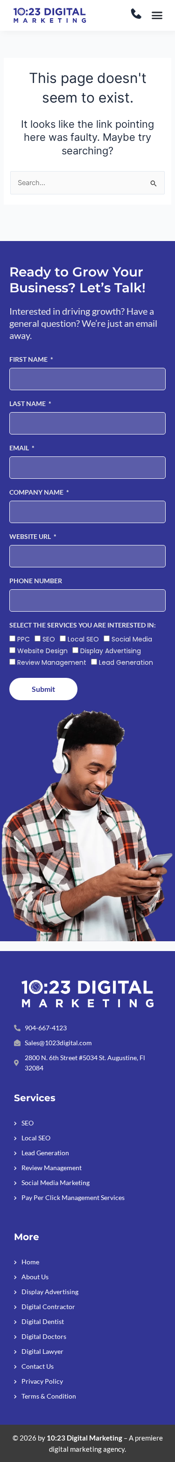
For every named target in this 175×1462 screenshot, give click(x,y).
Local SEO (83, 639)
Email (19, 448)
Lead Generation (126, 662)
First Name (29, 359)
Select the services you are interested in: (82, 625)
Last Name (28, 403)
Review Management (51, 662)
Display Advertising (110, 650)
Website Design (42, 650)
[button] (157, 15)
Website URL (30, 536)
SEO (48, 639)
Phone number (35, 581)
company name (37, 492)
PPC (23, 639)
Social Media (132, 639)
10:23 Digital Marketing (84, 1438)
